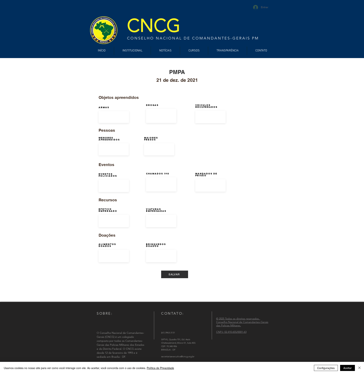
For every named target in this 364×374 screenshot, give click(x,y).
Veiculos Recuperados (206, 106)
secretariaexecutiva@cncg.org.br (177, 356)
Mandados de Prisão (206, 174)
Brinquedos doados (156, 245)
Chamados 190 (157, 174)
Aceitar (347, 368)
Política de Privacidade (160, 368)
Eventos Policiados (108, 175)
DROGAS (152, 105)
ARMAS (104, 107)
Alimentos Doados (107, 245)
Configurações (326, 368)
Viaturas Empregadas (156, 210)
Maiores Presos (151, 139)
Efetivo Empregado (108, 210)
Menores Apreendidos (109, 139)
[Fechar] (359, 368)
